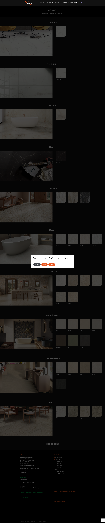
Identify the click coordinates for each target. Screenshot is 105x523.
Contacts (76, 2)
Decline (51, 264)
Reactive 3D (50, 2)
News (71, 2)
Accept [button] (44, 264)
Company (42, 2)
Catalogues (66, 2)
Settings (37, 264)
